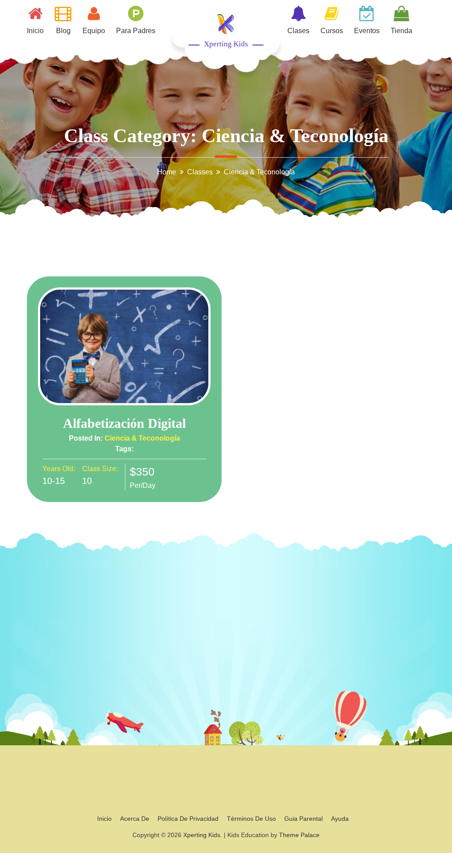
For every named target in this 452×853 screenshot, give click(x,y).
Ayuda (340, 818)
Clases (298, 30)
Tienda (401, 30)
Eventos (367, 30)
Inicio (35, 30)
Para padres (135, 30)
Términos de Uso (251, 818)
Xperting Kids (226, 44)
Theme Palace (299, 834)
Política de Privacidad (188, 818)
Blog (63, 30)
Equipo (94, 30)
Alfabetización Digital (124, 423)
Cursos (331, 30)
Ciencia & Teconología (142, 438)
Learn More (124, 346)
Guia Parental (303, 818)
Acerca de (134, 818)
